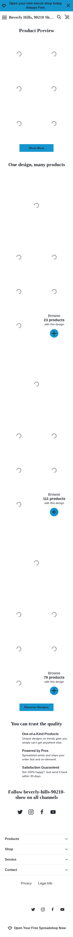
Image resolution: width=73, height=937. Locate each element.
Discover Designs (36, 707)
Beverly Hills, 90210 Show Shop (32, 17)
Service (10, 859)
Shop (9, 849)
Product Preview (36, 30)
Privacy (26, 883)
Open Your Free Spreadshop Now (40, 928)
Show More (36, 148)
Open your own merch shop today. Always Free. (35, 5)
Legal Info (45, 883)
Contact (11, 870)
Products (12, 839)
